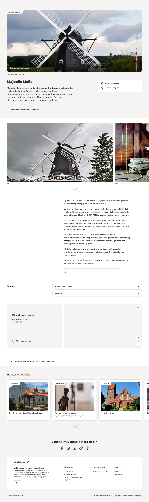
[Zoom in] (138, 338)
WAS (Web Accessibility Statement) (128, 496)
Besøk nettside (111, 83)
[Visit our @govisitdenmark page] (81, 448)
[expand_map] (137, 308)
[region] (103, 326)
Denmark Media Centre (98, 472)
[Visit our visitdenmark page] (74, 448)
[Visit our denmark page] (62, 448)
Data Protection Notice (103, 496)
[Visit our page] (68, 448)
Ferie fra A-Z (118, 472)
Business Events (70, 475)
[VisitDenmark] (21, 462)
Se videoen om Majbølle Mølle (23, 110)
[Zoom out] (138, 344)
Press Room (68, 472)
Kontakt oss (118, 475)
